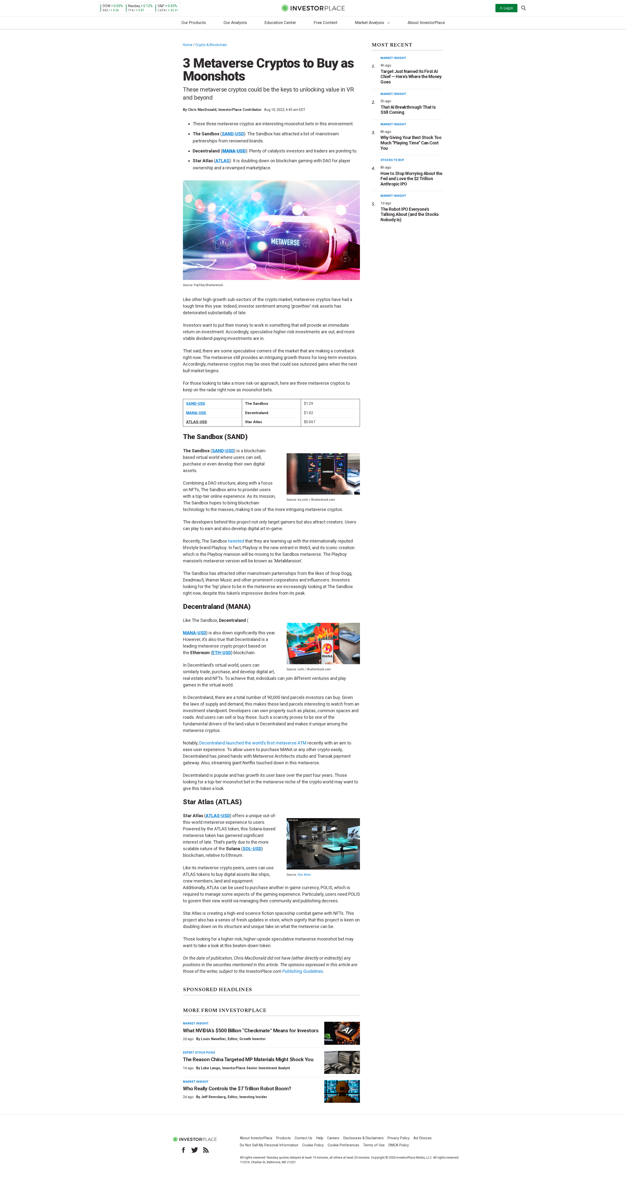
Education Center (280, 22)
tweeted (236, 541)
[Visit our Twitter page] (194, 1150)
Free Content (325, 22)
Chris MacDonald (202, 110)
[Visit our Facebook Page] (183, 1150)
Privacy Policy (399, 1138)
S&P (161, 6)
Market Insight (196, 1023)
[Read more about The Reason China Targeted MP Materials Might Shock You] (342, 1062)
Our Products (193, 22)
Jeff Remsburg (213, 1097)
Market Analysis (369, 22)
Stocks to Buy (392, 160)
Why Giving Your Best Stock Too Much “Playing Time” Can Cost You (410, 143)
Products (283, 1138)
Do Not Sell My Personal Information (269, 1145)
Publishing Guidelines (302, 971)
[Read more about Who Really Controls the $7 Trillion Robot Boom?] (342, 1091)
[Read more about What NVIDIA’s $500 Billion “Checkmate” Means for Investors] (342, 1033)
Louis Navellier (213, 1039)
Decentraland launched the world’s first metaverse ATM (252, 742)
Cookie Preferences (343, 1145)
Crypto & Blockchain (211, 45)
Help (319, 1138)
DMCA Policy (399, 1145)
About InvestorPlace (426, 22)
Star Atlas (304, 874)
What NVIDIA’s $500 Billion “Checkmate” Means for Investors (250, 1031)
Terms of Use (374, 1145)
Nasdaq (134, 6)
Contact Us (303, 1138)
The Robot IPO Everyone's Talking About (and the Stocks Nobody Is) (409, 214)
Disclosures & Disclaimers (363, 1138)
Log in (508, 8)
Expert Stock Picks (199, 1052)
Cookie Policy (313, 1145)
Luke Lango (210, 1068)
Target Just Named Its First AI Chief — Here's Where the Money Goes (410, 76)
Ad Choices (423, 1138)
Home (187, 45)
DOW (106, 6)
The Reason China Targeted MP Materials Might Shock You (248, 1059)
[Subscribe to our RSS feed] (206, 1150)
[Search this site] (523, 7)
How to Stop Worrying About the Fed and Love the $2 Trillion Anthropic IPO (411, 178)
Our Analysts (235, 22)
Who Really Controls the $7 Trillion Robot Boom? (237, 1089)
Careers (333, 1138)
